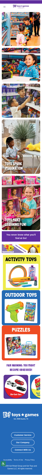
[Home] (21, 6)
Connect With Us (23, 450)
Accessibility (7, 460)
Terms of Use (18, 460)
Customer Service (22, 435)
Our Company (22, 442)
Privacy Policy (30, 460)
